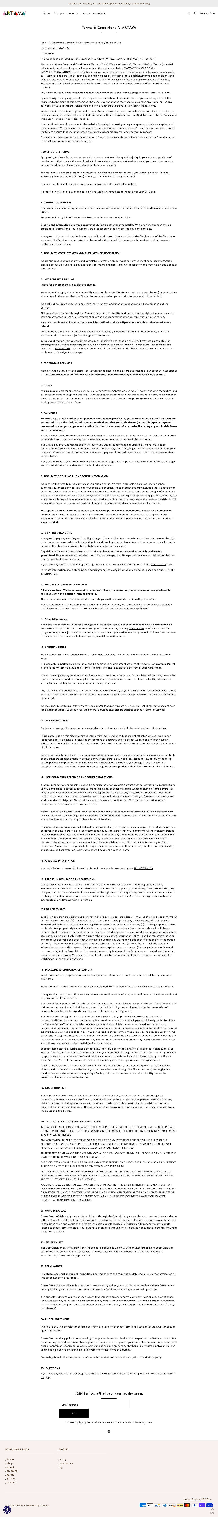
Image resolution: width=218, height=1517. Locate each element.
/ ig (60, 1467)
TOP (212, 1513)
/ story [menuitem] (85, 13)
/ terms (9, 1474)
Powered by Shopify (37, 1505)
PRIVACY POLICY (143, 868)
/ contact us (65, 1463)
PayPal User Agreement (147, 667)
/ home (9, 1459)
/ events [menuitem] (72, 13)
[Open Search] (189, 13)
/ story (62, 1459)
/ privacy (10, 1478)
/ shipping (11, 1471)
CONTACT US (62, 348)
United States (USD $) (197, 1499)
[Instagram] (109, 1431)
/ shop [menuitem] (58, 13)
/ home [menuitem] (45, 13)
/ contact (10, 1482)
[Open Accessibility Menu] (7, 1510)
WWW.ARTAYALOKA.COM (138, 68)
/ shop (9, 1463)
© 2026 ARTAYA (14, 1505)
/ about (9, 1467)
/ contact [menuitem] (99, 13)
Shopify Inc (79, 137)
